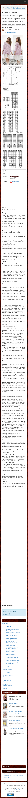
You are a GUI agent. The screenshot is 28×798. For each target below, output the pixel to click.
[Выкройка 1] (12, 75)
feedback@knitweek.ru (18, 789)
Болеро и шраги (10, 628)
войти (12, 611)
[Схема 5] (12, 159)
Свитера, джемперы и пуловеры (14, 662)
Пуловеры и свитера (11, 650)
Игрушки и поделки (8, 675)
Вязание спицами (14, 7)
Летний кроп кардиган (14, 720)
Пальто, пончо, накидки (11, 635)
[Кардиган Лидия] (12, 51)
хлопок (16, 174)
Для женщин (7, 8)
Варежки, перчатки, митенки (12, 629)
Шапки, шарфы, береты (11, 642)
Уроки (3, 679)
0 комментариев (12, 32)
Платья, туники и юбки (11, 638)
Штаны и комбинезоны (11, 656)
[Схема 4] (12, 142)
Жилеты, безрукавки (11, 630)
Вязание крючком (7, 669)
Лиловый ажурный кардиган (16, 694)
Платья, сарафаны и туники (12, 660)
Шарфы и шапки (10, 651)
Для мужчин (7, 644)
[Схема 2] (12, 100)
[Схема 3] (12, 122)
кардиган (12, 174)
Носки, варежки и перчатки (12, 647)
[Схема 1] (12, 88)
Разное (5, 676)
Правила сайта (7, 777)
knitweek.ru (4, 2)
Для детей (7, 653)
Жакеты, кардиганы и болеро (13, 659)
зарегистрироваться (8, 613)
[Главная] (3, 7)
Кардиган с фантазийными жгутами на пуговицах (15, 712)
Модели (7, 7)
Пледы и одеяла (10, 665)
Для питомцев (8, 667)
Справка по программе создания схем (13, 775)
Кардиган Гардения (13, 703)
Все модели (5, 623)
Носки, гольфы (9, 633)
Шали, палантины (10, 641)
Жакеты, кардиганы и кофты (18, 8)
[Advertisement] (13, 195)
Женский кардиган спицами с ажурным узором (16, 729)
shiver (5, 30)
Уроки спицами (7, 680)
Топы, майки (9, 639)
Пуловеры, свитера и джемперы (13, 636)
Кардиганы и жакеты (11, 648)
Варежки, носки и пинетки (12, 657)
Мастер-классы (6, 684)
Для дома (7, 666)
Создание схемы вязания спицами (12, 773)
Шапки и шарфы (10, 663)
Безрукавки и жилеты (11, 645)
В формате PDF (16, 181)
